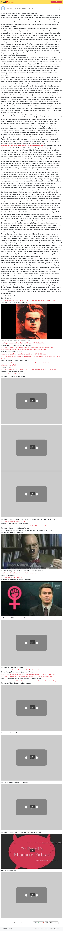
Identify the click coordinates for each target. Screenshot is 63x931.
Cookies (51, 929)
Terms (41, 929)
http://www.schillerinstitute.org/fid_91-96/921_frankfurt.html (19, 573)
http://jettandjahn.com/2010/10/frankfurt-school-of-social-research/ (21, 374)
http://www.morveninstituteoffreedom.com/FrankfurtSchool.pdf (20, 670)
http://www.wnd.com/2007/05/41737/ (12, 577)
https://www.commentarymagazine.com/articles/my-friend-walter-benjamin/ (23, 349)
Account (59, 2)
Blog (55, 929)
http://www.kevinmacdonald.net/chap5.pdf (13, 521)
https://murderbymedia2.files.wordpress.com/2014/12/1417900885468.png (23, 354)
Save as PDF (54, 923)
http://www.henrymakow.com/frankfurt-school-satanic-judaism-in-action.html (24, 526)
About (58, 929)
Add (54, 2)
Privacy (46, 929)
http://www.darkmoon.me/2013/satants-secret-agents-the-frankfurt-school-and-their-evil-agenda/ (30, 681)
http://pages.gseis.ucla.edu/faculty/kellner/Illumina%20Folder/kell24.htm (23, 343)
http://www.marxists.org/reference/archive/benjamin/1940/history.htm (22, 146)
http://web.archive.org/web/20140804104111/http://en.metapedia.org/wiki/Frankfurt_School (28, 369)
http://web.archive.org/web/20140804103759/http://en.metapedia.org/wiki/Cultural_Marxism (28, 300)
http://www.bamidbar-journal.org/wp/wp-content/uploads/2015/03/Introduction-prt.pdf (26, 676)
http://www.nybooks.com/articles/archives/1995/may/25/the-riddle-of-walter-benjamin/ (27, 347)
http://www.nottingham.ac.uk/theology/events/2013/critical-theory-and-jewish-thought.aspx (28, 674)
